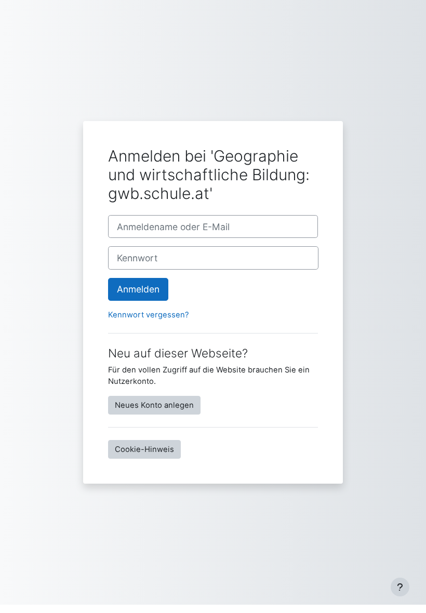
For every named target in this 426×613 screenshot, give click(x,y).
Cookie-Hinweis (144, 449)
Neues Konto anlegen (154, 405)
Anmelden (138, 289)
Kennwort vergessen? (148, 314)
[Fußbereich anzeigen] (400, 587)
